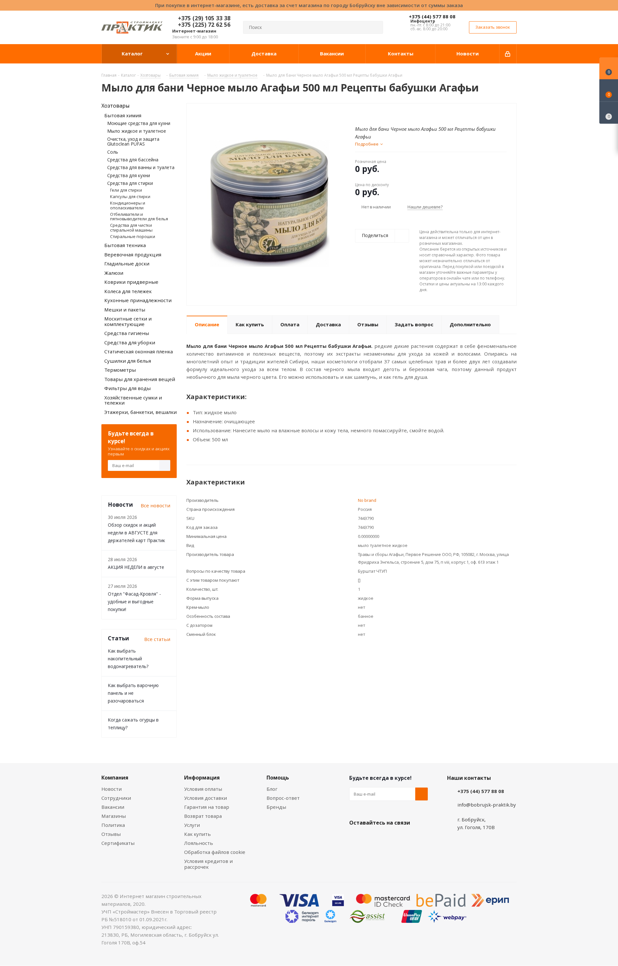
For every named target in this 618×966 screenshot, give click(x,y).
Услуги (192, 825)
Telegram (404, 837)
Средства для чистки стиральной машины (131, 227)
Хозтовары (115, 105)
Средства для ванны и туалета (140, 167)
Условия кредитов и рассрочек (208, 864)
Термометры (120, 370)
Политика (113, 825)
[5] (382, 113)
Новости (111, 789)
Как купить (197, 834)
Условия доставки (205, 798)
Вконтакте (355, 837)
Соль (112, 152)
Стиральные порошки (132, 236)
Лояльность (198, 843)
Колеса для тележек (128, 291)
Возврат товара (203, 816)
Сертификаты (118, 843)
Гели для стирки (126, 190)
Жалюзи (113, 273)
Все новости (155, 505)
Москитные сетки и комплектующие (128, 321)
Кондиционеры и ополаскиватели (127, 205)
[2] (364, 113)
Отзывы (111, 834)
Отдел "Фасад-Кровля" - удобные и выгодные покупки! (134, 601)
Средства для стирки (130, 183)
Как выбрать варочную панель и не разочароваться (133, 693)
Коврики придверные (131, 282)
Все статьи (157, 639)
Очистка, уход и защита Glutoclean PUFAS (133, 141)
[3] (370, 113)
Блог (272, 789)
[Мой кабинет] (508, 53)
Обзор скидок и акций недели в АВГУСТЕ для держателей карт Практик (136, 532)
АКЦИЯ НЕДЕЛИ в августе (136, 567)
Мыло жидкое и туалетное (136, 131)
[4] (376, 113)
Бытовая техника (125, 245)
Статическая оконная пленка (138, 351)
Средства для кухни (128, 175)
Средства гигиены (126, 333)
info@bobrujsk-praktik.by (486, 804)
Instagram (387, 837)
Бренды (276, 807)
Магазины (113, 816)
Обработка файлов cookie (214, 852)
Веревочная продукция (132, 254)
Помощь (278, 777)
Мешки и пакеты (124, 309)
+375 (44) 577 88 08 (432, 16)
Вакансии (112, 807)
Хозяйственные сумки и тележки (133, 400)
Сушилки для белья (127, 361)
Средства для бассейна (132, 160)
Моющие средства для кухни (138, 123)
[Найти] (375, 27)
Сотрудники (116, 798)
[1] (358, 113)
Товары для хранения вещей (139, 379)
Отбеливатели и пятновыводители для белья (139, 216)
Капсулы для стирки (130, 196)
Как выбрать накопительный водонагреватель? (128, 658)
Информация (202, 777)
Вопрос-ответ (283, 798)
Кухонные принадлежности (138, 300)
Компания (114, 777)
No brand (367, 500)
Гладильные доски (126, 263)
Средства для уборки (129, 342)
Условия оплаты (203, 789)
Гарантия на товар (206, 807)
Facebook (371, 837)
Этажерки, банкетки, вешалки (140, 412)
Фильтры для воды (127, 388)
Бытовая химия (122, 115)
